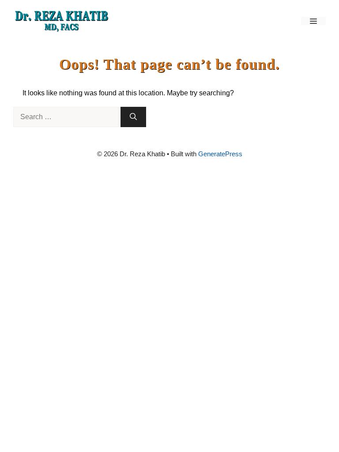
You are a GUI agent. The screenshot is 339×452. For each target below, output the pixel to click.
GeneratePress (220, 154)
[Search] (133, 117)
